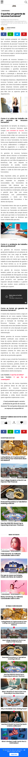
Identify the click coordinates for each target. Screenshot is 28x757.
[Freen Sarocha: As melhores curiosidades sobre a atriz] (14, 544)
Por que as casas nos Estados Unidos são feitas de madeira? (12, 576)
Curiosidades (5, 477)
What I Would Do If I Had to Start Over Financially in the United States (14, 692)
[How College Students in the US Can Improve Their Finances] (14, 471)
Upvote (6, 423)
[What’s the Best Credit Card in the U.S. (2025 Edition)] (14, 734)
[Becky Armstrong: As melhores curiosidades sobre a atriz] (14, 587)
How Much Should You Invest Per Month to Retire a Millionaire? (14, 725)
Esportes (4, 521)
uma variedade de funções (15, 130)
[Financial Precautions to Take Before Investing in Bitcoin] (14, 492)
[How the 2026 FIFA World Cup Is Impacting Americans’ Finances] (14, 514)
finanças (4, 454)
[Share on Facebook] (4, 34)
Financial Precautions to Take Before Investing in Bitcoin (14, 502)
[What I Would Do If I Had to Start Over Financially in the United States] (14, 684)
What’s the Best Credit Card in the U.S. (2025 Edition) (14, 742)
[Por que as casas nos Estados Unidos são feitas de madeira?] (14, 566)
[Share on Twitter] (17, 34)
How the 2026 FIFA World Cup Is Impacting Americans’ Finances (12, 524)
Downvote (22, 423)
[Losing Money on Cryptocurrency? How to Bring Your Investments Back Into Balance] (14, 447)
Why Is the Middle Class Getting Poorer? (14, 709)
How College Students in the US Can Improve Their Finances (13, 481)
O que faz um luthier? (17, 375)
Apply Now (14, 754)
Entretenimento (15, 551)
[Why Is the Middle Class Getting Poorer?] (14, 701)
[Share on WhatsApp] (10, 34)
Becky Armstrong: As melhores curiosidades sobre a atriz (12, 597)
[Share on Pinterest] (24, 34)
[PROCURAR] (26, 2)
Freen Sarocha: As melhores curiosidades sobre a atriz (11, 554)
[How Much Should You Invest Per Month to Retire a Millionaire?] (14, 717)
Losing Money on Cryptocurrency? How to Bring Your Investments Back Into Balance (14, 458)
